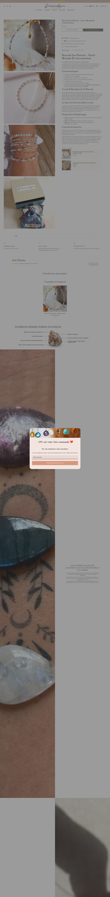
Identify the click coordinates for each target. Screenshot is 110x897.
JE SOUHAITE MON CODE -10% (55, 463)
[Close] (78, 430)
